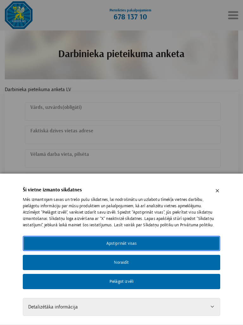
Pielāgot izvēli (121, 281)
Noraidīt (121, 262)
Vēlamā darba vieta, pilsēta (59, 154)
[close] (217, 190)
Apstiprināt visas (121, 243)
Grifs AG (19, 15)
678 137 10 (130, 17)
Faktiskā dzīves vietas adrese (61, 131)
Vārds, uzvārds (56, 107)
